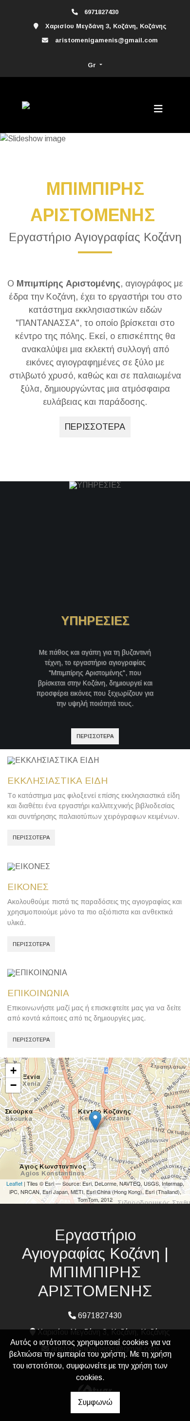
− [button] (13, 1085)
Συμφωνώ (95, 1402)
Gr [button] (93, 65)
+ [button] (13, 1070)
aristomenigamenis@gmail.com (106, 40)
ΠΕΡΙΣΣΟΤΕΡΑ (95, 736)
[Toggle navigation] (158, 108)
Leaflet (14, 1183)
